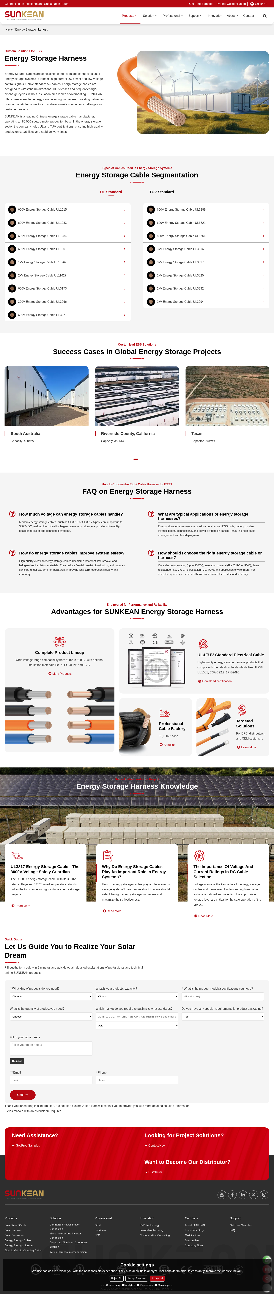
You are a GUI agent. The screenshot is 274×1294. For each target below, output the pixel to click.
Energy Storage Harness (19, 1245)
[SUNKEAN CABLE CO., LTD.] (24, 16)
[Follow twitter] (253, 1194)
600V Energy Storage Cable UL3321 (181, 222)
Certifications (192, 1235)
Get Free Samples (201, 3)
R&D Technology (149, 1225)
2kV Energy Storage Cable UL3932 (180, 288)
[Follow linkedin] (243, 1194)
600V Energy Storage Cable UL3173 (42, 288)
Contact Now (157, 1145)
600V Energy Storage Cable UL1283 (42, 222)
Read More (22, 905)
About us (169, 744)
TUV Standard (161, 192)
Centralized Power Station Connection (65, 1227)
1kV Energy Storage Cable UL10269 (42, 262)
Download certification (217, 681)
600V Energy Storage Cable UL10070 (43, 249)
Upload (18, 1061)
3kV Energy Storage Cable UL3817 (180, 262)
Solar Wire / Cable (15, 1225)
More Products (62, 673)
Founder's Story (194, 1230)
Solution (148, 16)
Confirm (22, 1095)
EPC (97, 1235)
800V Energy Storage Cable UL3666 (181, 236)
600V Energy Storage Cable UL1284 (42, 236)
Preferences (146, 1285)
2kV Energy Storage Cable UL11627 (42, 275)
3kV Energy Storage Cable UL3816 (180, 249)
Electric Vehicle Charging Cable (23, 1250)
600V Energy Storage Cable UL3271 (42, 315)
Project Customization (231, 3)
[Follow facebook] (232, 1194)
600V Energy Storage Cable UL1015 (42, 209)
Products (128, 16)
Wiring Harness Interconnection (68, 1251)
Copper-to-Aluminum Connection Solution (69, 1244)
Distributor (155, 1172)
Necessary (114, 1285)
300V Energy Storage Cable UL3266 (42, 301)
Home (9, 29)
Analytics (130, 1285)
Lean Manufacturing (151, 1230)
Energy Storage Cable (18, 1240)
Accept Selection (136, 1278)
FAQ (232, 1230)
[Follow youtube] (222, 1194)
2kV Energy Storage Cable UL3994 (180, 301)
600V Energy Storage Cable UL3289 (181, 209)
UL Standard (111, 192)
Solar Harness (13, 1230)
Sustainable (192, 1240)
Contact (248, 16)
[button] (128, 459)
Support (193, 16)
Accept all (157, 1278)
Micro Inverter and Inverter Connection (65, 1235)
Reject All (116, 1278)
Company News (194, 1245)
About (231, 16)
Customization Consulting (155, 1235)
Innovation (215, 16)
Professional (171, 16)
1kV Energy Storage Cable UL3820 (180, 275)
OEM (98, 1225)
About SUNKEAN (195, 1225)
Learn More (248, 747)
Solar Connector (14, 1235)
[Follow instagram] (264, 1194)
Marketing (163, 1285)
